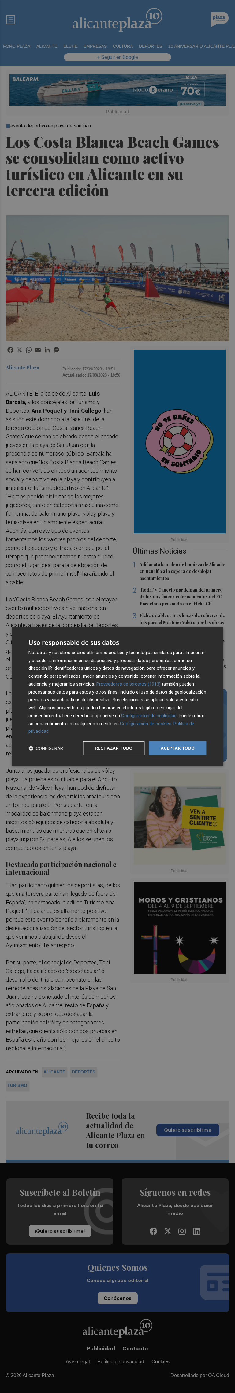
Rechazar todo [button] (114, 748)
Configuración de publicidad (149, 715)
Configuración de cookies (145, 723)
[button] (45, 748)
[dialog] (117, 696)
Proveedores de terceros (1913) (128, 684)
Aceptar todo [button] (178, 748)
